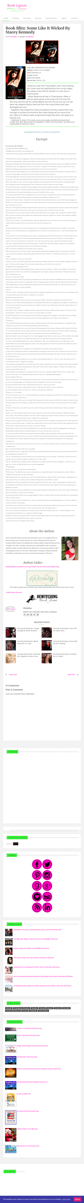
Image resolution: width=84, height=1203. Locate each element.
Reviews (15, 18)
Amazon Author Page (52, 567)
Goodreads (41, 567)
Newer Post (13, 675)
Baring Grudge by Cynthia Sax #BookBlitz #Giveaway (31, 948)
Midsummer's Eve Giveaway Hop (28, 1146)
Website (8, 567)
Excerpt (42, 1008)
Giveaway (58, 1008)
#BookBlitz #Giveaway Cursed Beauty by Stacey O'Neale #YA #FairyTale (37, 930)
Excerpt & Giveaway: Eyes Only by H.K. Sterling (65, 642)
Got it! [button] (77, 1199)
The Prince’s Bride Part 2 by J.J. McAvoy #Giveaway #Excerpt (34, 958)
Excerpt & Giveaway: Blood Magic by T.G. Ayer (27, 642)
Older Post (71, 675)
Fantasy (49, 1008)
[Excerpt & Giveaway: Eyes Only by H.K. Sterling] (47, 645)
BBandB (8, 1008)
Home (6, 18)
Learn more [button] (66, 1199)
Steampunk (33, 1011)
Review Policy (51, 18)
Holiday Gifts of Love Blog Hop (27, 1129)
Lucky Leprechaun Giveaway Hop (28, 1035)
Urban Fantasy (43, 1011)
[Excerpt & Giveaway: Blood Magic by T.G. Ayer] (11, 645)
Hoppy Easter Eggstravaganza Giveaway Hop (32, 1046)
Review (24, 1011)
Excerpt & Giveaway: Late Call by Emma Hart (64, 630)
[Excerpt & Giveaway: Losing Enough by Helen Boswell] (11, 632)
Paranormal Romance (13, 1011)
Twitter (33, 567)
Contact (74, 18)
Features (27, 18)
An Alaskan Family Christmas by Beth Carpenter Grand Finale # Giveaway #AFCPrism (42, 986)
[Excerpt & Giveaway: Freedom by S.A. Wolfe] (47, 658)
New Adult (66, 1008)
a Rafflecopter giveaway (14, 592)
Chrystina (14, 36)
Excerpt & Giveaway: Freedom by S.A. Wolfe (65, 655)
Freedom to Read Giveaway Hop (28, 1111)
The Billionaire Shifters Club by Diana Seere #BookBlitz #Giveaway (36, 939)
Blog (13, 567)
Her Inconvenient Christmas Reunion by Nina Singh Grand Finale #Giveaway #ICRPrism (43, 976)
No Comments (30, 36)
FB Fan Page (26, 567)
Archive (38, 18)
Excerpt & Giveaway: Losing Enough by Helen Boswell (28, 630)
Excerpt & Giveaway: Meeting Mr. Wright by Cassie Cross (28, 655)
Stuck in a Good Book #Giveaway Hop (29, 1028)
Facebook (18, 567)
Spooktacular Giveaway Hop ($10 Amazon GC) (32, 1082)
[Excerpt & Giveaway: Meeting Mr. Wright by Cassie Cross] (11, 658)
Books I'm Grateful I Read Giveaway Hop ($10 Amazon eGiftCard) (38, 1069)
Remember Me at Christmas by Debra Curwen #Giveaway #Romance (37, 967)
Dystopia (34, 1008)
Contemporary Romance (21, 1008)
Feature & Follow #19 (24, 1094)
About (64, 18)
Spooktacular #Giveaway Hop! (27, 1057)
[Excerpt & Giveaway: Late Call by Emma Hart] (47, 632)
